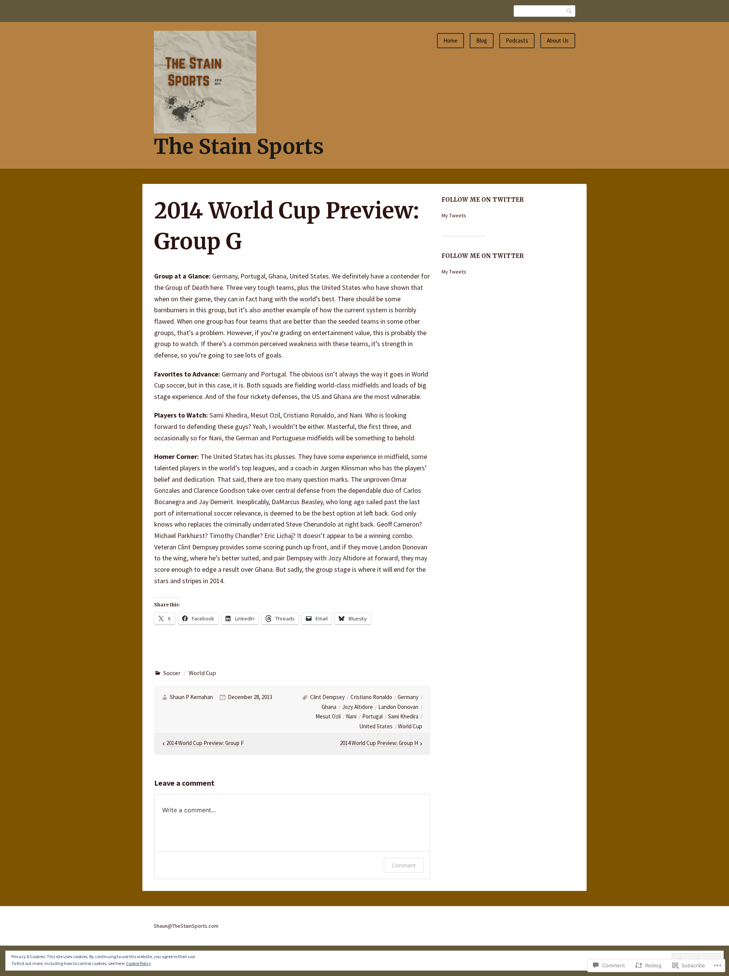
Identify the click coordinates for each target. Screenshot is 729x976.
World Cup (202, 673)
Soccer (171, 673)
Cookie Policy (138, 963)
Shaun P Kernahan (191, 697)
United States (376, 726)
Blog (481, 40)
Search (569, 11)
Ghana (329, 706)
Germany (408, 697)
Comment (404, 865)
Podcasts (517, 40)
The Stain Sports (239, 146)
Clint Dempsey (327, 697)
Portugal (372, 716)
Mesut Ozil (328, 716)
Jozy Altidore (357, 706)
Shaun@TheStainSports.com (186, 925)
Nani (351, 716)
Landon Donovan (398, 706)
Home (450, 40)
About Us (558, 40)
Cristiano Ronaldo (371, 697)
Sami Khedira (403, 716)
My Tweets (454, 215)
